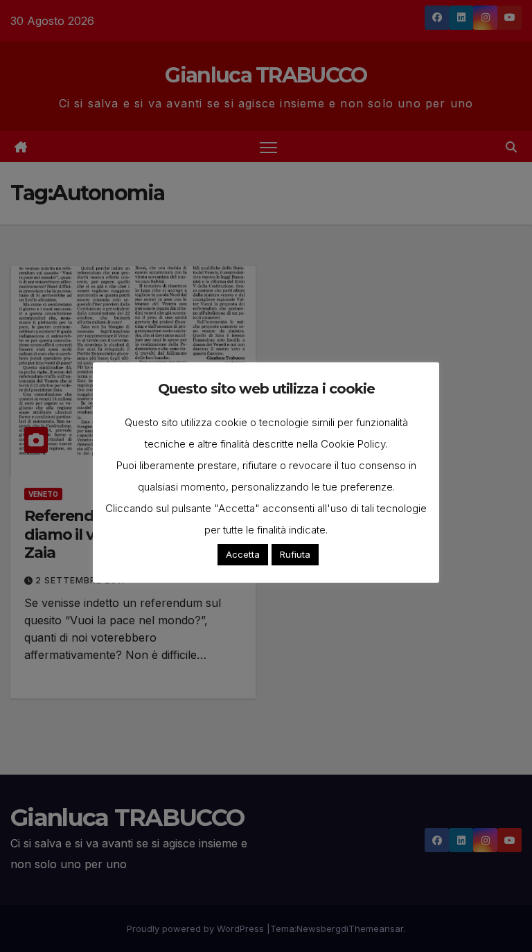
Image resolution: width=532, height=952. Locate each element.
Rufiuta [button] (295, 554)
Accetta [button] (243, 554)
